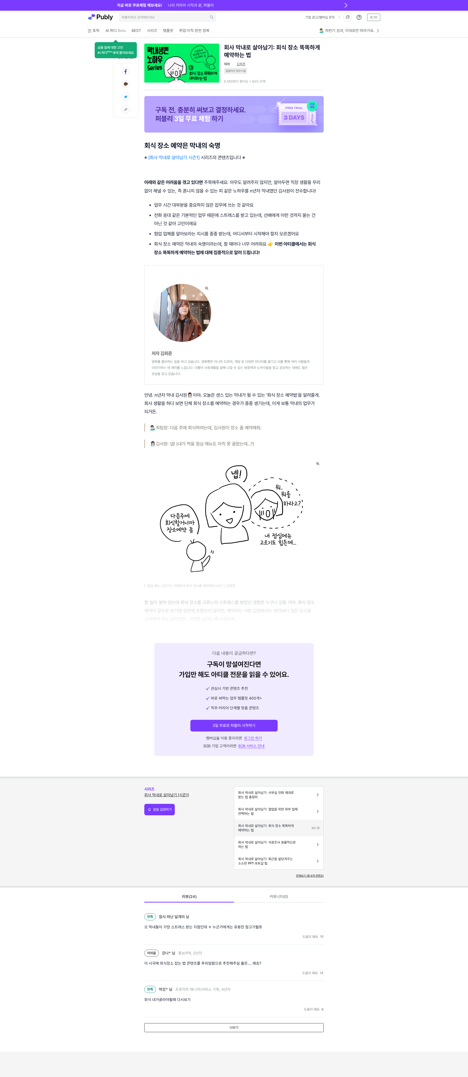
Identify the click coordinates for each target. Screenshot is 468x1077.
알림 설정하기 (162, 809)
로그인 (373, 17)
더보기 (234, 1027)
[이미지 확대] (207, 288)
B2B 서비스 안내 (251, 746)
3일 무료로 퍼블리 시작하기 (234, 725)
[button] (116, 50)
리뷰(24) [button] (189, 896)
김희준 (241, 64)
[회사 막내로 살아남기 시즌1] (174, 157)
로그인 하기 (253, 738)
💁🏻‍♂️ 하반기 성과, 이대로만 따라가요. (346, 30)
